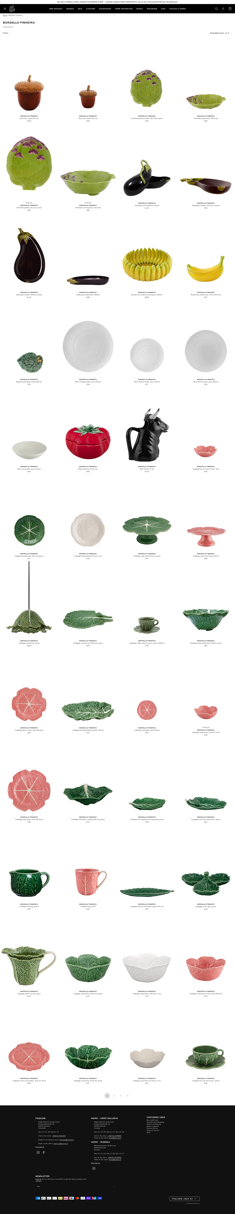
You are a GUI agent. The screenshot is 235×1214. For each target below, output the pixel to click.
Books (139, 9)
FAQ (148, 1132)
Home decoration (124, 9)
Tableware (152, 9)
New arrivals (56, 9)
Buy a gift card (152, 1120)
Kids (163, 9)
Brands (70, 9)
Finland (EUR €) (182, 1199)
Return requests (153, 1126)
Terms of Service (153, 1130)
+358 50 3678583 (114, 1136)
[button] (5, 9)
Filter (5, 33)
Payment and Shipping (155, 1122)
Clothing (90, 9)
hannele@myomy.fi (66, 1140)
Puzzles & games (177, 9)
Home (5, 15)
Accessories (105, 9)
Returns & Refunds (154, 1124)
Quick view (29, 77)
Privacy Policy (152, 1128)
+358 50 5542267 (59, 1136)
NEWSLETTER (42, 1176)
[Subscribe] (114, 1186)
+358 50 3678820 (114, 1158)
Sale (80, 9)
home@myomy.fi (115, 1138)
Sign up (38, 1179)
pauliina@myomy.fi (61, 1144)
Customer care (156, 1117)
